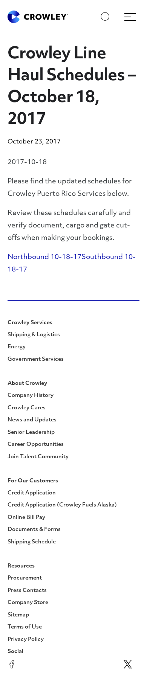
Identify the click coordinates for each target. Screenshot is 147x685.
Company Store (28, 603)
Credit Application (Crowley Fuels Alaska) (62, 505)
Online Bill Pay (26, 517)
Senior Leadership (31, 432)
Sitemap (18, 615)
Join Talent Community (38, 457)
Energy (17, 347)
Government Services (36, 359)
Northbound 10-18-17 (44, 257)
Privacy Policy (26, 639)
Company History (31, 395)
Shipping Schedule (32, 542)
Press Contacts (27, 590)
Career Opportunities (36, 444)
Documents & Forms (34, 529)
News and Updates (32, 420)
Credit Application (32, 493)
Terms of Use (25, 627)
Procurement (25, 578)
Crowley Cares (27, 408)
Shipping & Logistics (34, 335)
